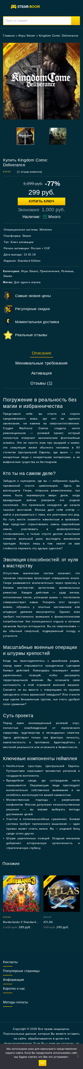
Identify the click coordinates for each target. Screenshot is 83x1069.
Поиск (75, 21)
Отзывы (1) (41, 383)
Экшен (7, 276)
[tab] (41, 353)
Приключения (49, 271)
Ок (42, 1063)
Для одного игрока (27, 282)
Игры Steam (26, 35)
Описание (41, 353)
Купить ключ (41, 201)
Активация (41, 373)
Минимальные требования (41, 363)
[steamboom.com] (26, 6)
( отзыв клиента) (29, 171)
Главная (9, 35)
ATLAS (48, 922)
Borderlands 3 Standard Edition (19, 922)
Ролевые (67, 271)
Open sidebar (74, 35)
